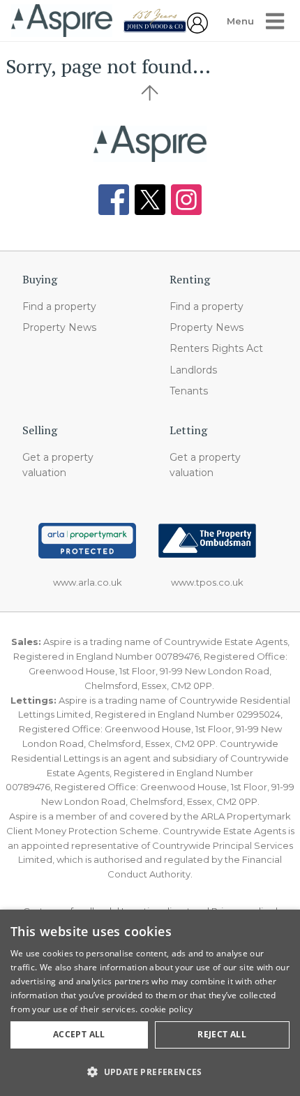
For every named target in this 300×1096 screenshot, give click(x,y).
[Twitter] (150, 199)
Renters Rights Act (216, 348)
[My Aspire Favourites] (197, 29)
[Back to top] (150, 144)
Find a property (59, 306)
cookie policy (166, 1009)
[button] (150, 1071)
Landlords (193, 370)
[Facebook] (113, 199)
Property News (59, 327)
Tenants (189, 391)
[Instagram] (186, 199)
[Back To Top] (150, 92)
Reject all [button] (221, 1034)
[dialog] (150, 1003)
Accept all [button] (79, 1034)
